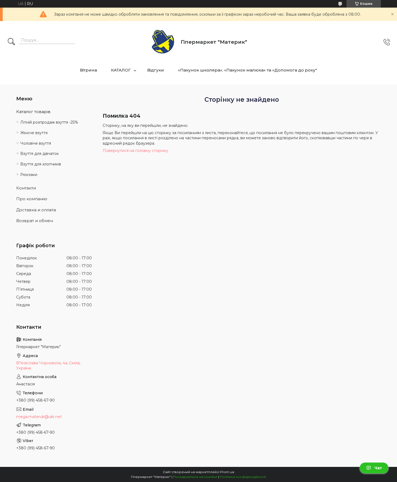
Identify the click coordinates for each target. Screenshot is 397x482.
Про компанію (31, 198)
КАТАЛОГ (121, 70)
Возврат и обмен (34, 220)
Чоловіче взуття (35, 143)
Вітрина (88, 70)
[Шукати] (11, 42)
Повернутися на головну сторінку (135, 150)
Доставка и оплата (36, 209)
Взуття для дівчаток (39, 153)
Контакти (26, 188)
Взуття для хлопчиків (40, 164)
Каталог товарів (33, 111)
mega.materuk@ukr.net (39, 416)
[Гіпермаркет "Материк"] (163, 42)
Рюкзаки (28, 174)
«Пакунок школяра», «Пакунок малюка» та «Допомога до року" (247, 70)
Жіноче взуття (34, 132)
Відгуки (155, 70)
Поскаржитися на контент (195, 477)
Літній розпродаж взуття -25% (49, 122)
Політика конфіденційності (243, 477)
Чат (378, 468)
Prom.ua (227, 472)
